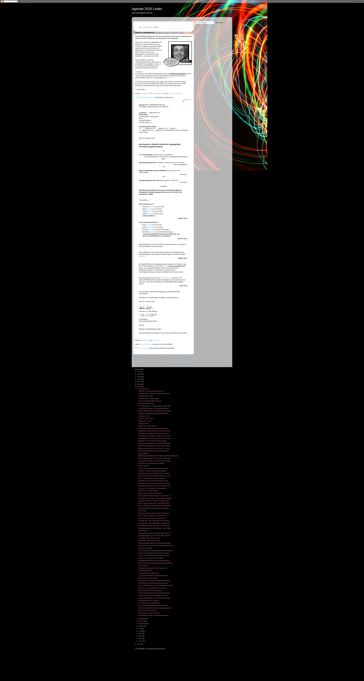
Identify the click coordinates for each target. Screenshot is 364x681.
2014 (139, 644)
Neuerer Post (140, 357)
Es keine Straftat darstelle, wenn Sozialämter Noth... (153, 428)
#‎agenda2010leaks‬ (149, 97)
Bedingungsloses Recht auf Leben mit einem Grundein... (155, 438)
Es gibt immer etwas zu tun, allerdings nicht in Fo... (153, 595)
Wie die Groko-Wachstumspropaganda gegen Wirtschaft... (155, 563)
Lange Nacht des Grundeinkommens (149, 603)
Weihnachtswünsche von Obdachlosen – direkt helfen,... (155, 528)
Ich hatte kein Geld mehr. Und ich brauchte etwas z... (154, 408)
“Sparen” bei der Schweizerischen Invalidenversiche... (154, 555)
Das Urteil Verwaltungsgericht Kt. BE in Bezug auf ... (153, 605)
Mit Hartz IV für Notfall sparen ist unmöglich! (151, 463)
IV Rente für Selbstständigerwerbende (149, 401)
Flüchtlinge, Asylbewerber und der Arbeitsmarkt (152, 568)
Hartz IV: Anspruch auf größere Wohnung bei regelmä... (155, 505)
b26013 (149, 213)
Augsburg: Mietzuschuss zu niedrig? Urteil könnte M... (154, 535)
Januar (141, 641)
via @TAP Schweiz (146, 344)
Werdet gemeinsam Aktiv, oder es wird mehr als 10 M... (154, 486)
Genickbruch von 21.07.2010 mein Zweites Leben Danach (155, 545)
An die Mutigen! (143, 530)
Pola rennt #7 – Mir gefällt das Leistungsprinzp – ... (153, 488)
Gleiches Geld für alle (144, 421)
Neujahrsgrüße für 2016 (145, 396)
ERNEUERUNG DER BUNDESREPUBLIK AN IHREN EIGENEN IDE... (158, 456)
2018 (139, 379)
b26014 (190, 99)
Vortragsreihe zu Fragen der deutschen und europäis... (154, 461)
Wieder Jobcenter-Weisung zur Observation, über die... (154, 533)
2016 (139, 384)
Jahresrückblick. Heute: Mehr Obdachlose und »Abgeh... (155, 411)
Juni (140, 631)
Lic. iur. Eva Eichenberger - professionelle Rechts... (153, 575)
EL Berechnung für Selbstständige (148, 398)
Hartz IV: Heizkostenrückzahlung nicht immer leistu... (154, 468)
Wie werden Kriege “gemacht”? (147, 610)
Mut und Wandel (143, 453)
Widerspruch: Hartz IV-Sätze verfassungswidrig (152, 441)
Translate (203, 25)
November (142, 618)
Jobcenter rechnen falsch (145, 418)
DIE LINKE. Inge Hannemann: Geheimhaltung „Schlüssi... (155, 498)
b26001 (151, 206)
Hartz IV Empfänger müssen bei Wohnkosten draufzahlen (155, 550)
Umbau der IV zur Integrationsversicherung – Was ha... (154, 393)
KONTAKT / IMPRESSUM (184, 364)
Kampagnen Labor (143, 416)
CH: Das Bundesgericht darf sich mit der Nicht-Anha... (154, 593)
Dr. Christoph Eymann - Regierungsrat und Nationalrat (154, 406)
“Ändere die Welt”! (143, 466)
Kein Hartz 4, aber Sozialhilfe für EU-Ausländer (152, 588)
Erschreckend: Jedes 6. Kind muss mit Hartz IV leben (154, 431)
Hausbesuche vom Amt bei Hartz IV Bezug (151, 558)
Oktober (141, 621)
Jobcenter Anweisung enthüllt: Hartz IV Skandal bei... (154, 508)
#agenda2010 (145, 340)
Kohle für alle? (142, 510)
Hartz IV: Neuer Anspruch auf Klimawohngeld (151, 478)
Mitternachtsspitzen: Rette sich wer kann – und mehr (154, 448)
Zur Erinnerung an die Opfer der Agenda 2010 (152, 518)
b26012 (149, 211)
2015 (139, 386)
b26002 (148, 225)
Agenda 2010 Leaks (147, 9)
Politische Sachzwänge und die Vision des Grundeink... (154, 446)
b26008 (141, 256)
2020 (139, 374)
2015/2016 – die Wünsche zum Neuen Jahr (151, 391)
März (140, 638)
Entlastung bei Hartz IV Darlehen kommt (150, 590)
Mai (140, 633)
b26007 (148, 209)
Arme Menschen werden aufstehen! (149, 613)
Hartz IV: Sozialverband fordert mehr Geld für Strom (153, 503)
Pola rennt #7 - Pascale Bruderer (148, 490)
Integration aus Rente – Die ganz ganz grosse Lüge (153, 483)
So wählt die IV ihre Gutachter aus (148, 573)
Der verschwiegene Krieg (145, 403)
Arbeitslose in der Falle (145, 548)
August (141, 626)
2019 (139, 376)
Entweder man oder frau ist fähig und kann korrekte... (154, 473)
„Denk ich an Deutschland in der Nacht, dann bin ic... (154, 433)
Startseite (164, 357)
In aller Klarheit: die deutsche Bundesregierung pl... (153, 583)
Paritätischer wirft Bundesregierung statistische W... (153, 413)
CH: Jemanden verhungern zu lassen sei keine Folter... (154, 436)
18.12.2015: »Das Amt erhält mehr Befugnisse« (152, 471)
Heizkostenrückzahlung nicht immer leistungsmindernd (154, 608)
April (140, 636)
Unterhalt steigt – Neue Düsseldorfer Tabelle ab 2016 (154, 523)
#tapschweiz (139, 97)
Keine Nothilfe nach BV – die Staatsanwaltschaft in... (154, 615)
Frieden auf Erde (143, 423)
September (142, 623)
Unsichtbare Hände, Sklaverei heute (149, 538)
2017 (139, 381)
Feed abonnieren (142, 348)
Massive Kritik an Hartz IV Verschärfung (150, 493)
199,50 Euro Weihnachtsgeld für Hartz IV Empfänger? (154, 443)
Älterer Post (187, 357)
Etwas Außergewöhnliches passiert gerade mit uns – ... (154, 451)
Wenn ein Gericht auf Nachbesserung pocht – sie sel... (154, 475)
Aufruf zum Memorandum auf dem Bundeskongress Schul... (156, 585)
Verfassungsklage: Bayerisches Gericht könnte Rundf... (154, 543)
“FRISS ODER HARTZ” (145, 570)
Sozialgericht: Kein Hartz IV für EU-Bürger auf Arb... (153, 481)
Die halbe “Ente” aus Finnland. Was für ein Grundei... (154, 520)
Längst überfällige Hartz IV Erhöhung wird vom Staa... (154, 598)
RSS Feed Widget (214, 44)
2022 (139, 371)
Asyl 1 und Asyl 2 (143, 565)
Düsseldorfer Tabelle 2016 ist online (149, 540)
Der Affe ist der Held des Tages (147, 578)
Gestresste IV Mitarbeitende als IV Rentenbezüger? (153, 553)
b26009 (151, 232)
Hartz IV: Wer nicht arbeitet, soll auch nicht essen (153, 515)
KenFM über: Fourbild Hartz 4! (147, 426)
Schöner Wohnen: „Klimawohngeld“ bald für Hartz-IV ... (154, 495)
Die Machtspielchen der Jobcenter (148, 600)
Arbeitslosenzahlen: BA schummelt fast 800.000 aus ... (154, 560)
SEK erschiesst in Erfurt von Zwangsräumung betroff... (154, 580)
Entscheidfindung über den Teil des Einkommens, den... (155, 458)
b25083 (150, 229)
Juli (140, 628)
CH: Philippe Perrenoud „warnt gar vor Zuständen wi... (154, 525)
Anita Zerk (169, 77)
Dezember (142, 389)
